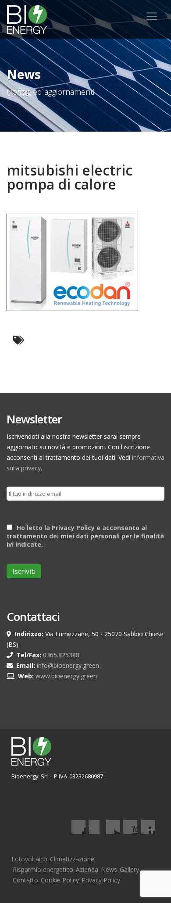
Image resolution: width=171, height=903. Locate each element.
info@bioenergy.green (68, 665)
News (109, 869)
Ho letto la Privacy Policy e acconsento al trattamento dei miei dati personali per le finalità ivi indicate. (85, 535)
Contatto (25, 880)
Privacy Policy (101, 880)
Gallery (129, 869)
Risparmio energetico (43, 869)
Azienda (87, 869)
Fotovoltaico (29, 859)
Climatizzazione (72, 859)
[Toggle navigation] (151, 16)
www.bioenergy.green (66, 676)
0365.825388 (61, 655)
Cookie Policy (60, 880)
